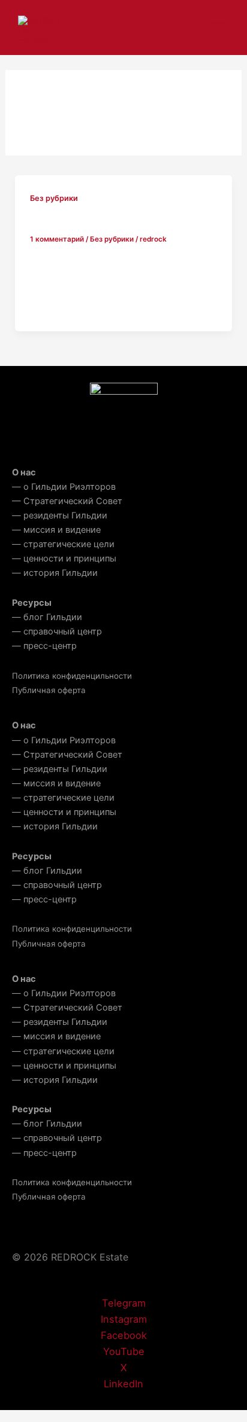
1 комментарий (57, 239)
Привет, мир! (65, 220)
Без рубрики (54, 198)
